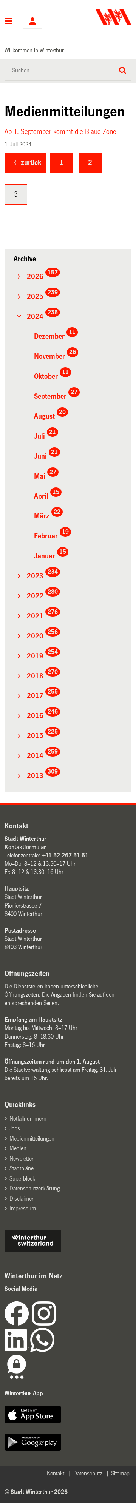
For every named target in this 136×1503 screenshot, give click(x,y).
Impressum (22, 1208)
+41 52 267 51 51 (65, 855)
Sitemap (120, 1473)
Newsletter (21, 1158)
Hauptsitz (17, 888)
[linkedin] (17, 1350)
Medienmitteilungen (31, 1138)
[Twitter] (56, 1323)
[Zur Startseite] (101, 17)
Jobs (14, 1128)
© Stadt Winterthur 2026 (36, 1492)
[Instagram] (44, 1323)
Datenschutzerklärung (34, 1188)
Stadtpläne (21, 1168)
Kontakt (55, 1473)
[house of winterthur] (33, 1249)
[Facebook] (18, 1323)
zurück (31, 162)
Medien (17, 1148)
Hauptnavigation (9, 22)
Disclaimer (21, 1198)
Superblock (22, 1178)
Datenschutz (87, 1473)
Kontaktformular (25, 847)
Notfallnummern (27, 1118)
